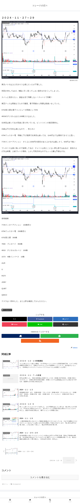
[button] (65, 324)
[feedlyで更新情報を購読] (59, 336)
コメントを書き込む (40, 477)
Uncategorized (8, 310)
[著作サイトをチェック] (21, 336)
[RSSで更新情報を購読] (40, 341)
